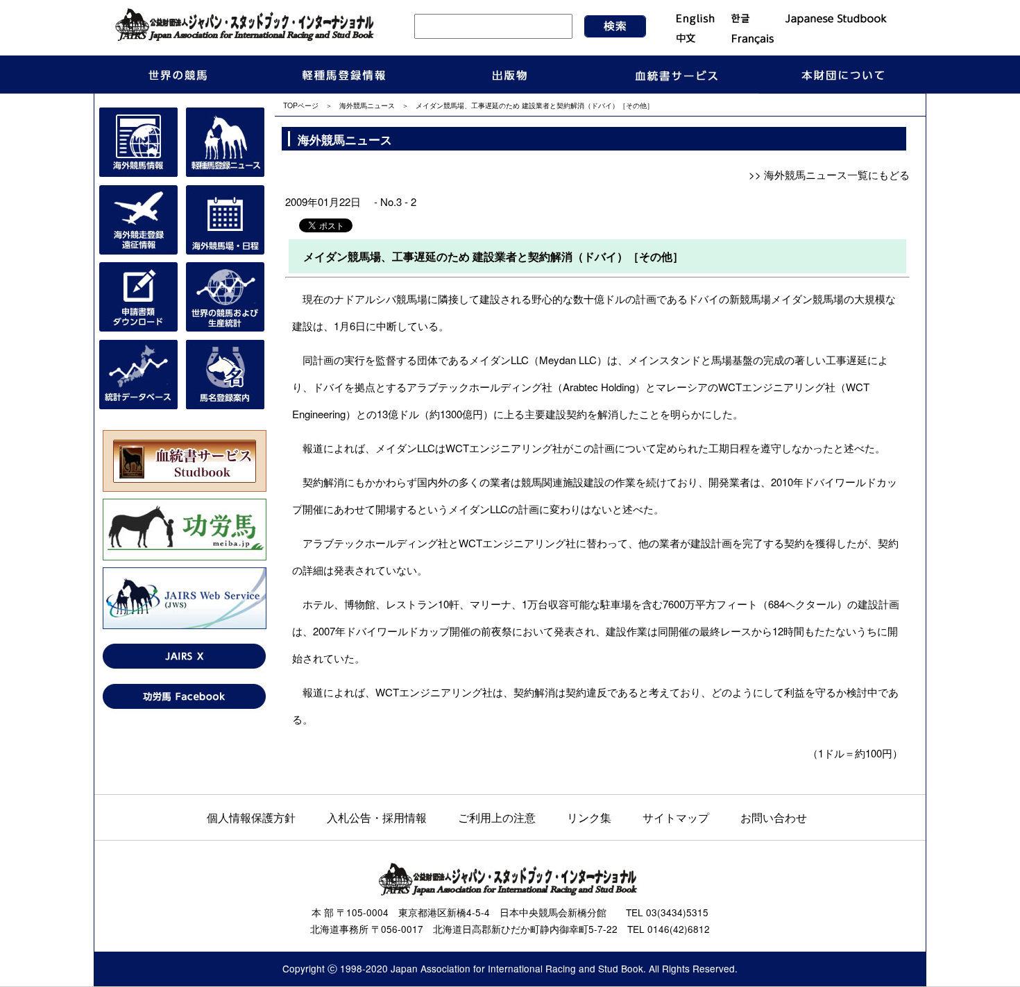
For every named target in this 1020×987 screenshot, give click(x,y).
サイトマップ (676, 817)
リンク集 (589, 817)
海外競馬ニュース (367, 105)
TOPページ (300, 105)
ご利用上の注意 (497, 817)
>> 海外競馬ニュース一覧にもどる (829, 174)
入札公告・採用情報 (377, 817)
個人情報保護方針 (251, 817)
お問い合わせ (773, 817)
